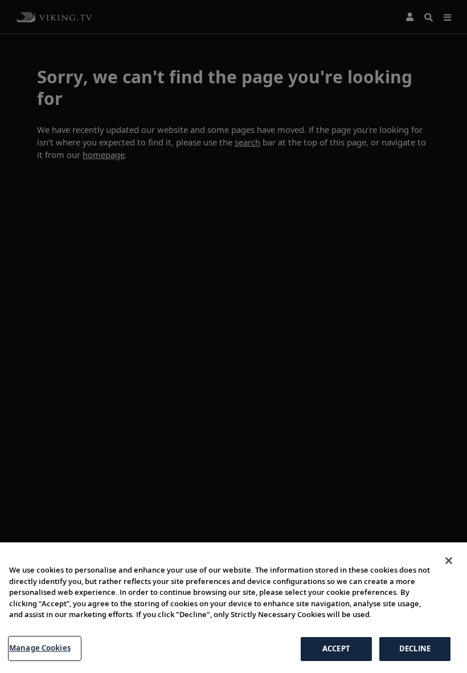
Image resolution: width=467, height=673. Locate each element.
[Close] (448, 560)
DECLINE (415, 648)
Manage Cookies (40, 648)
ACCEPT (336, 648)
